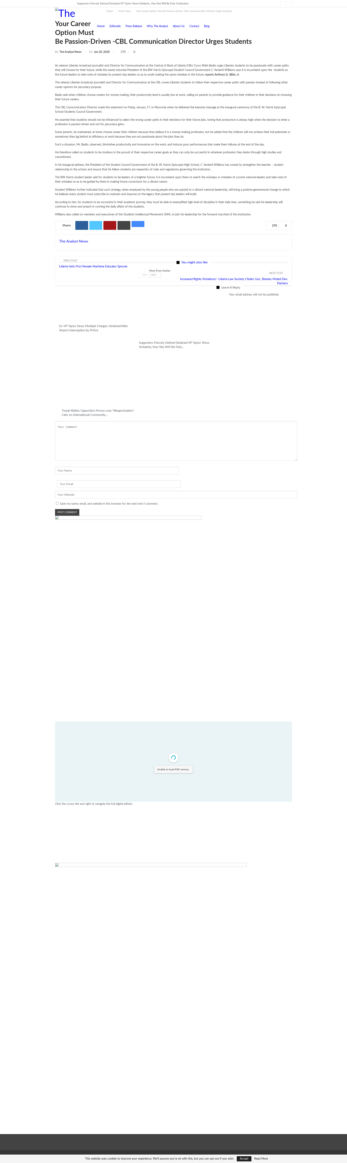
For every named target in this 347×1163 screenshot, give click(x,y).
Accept (244, 1158)
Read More (261, 1158)
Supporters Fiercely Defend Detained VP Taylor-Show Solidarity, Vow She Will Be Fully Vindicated (132, 3)
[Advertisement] (173, 835)
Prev (144, 275)
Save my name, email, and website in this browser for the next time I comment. (109, 503)
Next (154, 275)
